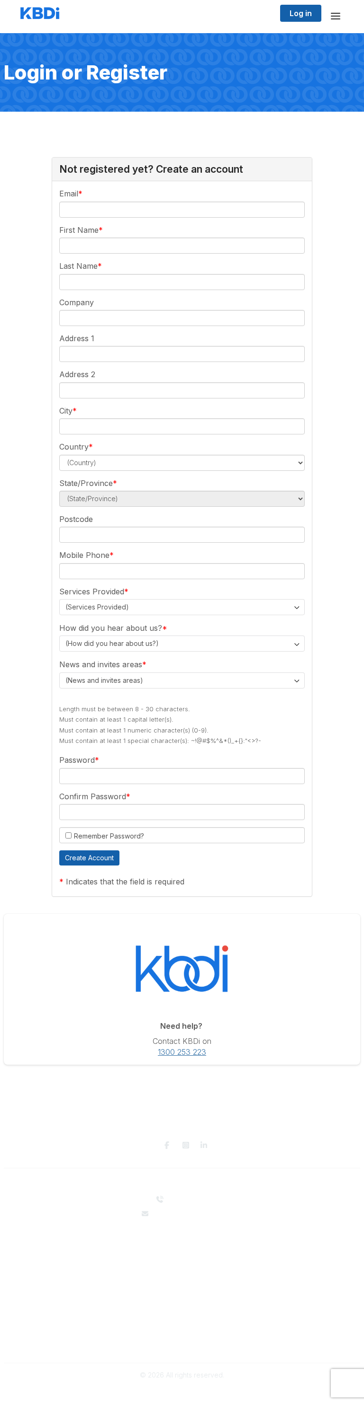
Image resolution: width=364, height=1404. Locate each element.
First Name (79, 230)
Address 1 (76, 338)
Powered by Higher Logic (182, 1392)
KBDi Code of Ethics (182, 1334)
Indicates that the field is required (125, 881)
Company (76, 302)
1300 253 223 (182, 1052)
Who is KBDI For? (182, 1286)
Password (77, 760)
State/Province (86, 483)
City (66, 410)
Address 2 (77, 374)
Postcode (76, 519)
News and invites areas (100, 664)
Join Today (182, 1305)
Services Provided (91, 591)
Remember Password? (109, 836)
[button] (89, 857)
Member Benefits (182, 1296)
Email (68, 193)
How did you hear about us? (110, 628)
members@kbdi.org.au (188, 1214)
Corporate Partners (182, 1251)
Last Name (78, 266)
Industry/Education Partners (182, 1260)
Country (74, 446)
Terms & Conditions (182, 1343)
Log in (301, 13)
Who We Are (182, 1242)
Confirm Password (92, 796)
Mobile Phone (84, 555)
